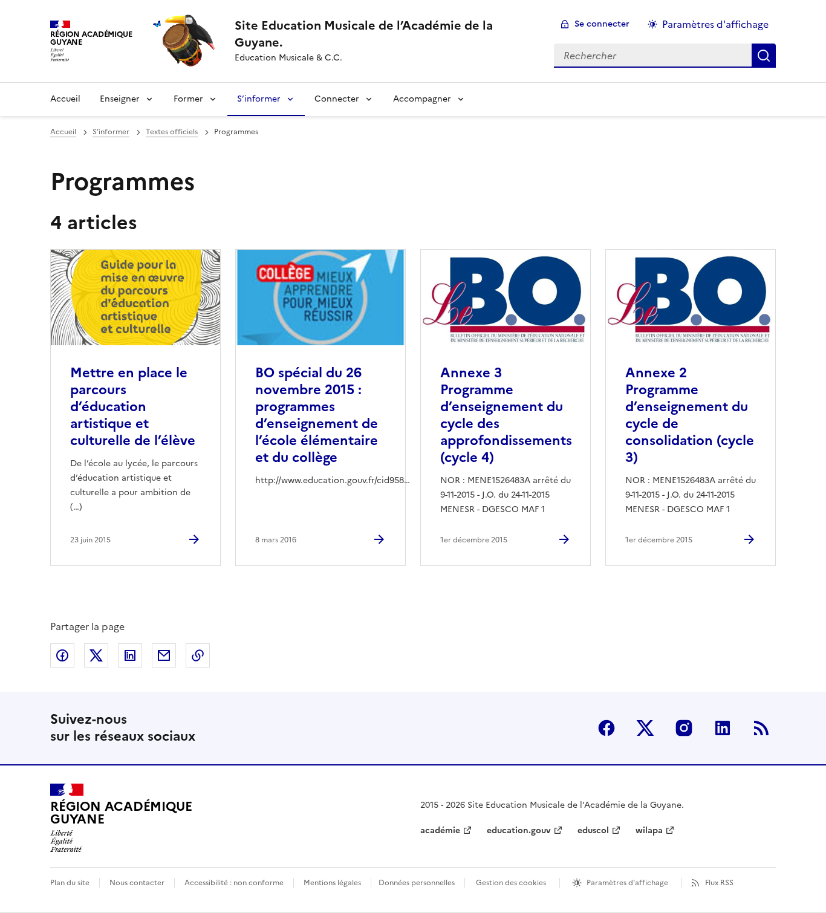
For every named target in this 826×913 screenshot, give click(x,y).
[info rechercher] (764, 56)
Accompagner (422, 99)
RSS (761, 727)
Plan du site (69, 882)
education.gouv (519, 830)
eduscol (593, 830)
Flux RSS (719, 882)
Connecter (336, 99)
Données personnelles (417, 882)
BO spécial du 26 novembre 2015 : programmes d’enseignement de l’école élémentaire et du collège (316, 415)
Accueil (65, 99)
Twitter (645, 727)
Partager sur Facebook (62, 655)
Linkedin (722, 727)
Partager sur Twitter (96, 655)
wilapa (649, 830)
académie (440, 830)
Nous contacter (136, 882)
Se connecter (601, 24)
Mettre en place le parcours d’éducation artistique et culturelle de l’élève (132, 406)
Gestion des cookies (511, 882)
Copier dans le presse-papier (198, 655)
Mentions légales (332, 882)
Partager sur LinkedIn (130, 655)
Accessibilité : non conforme (234, 882)
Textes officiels (172, 131)
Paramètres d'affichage (715, 24)
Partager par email (164, 655)
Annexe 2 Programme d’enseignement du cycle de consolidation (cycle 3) (689, 415)
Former (188, 99)
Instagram (683, 727)
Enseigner (120, 99)
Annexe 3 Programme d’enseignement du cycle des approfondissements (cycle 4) (506, 415)
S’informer (259, 99)
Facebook (606, 727)
